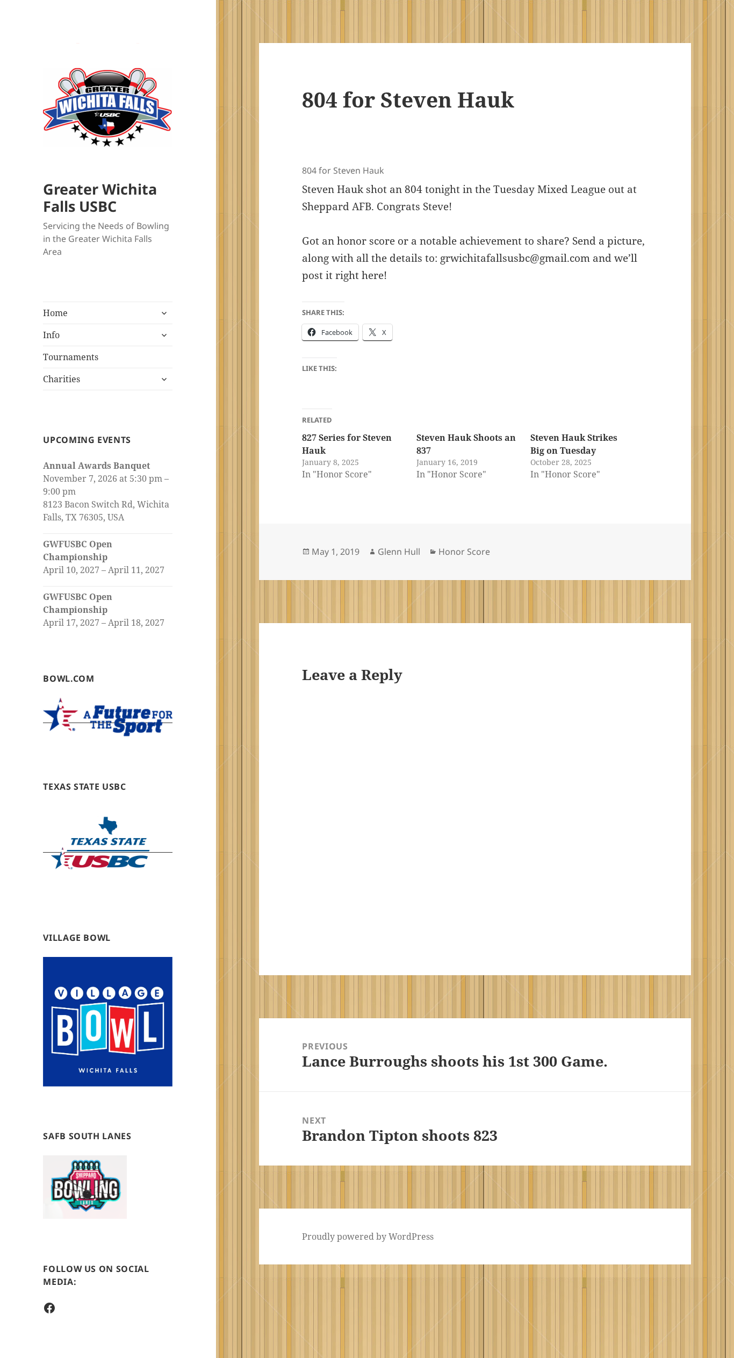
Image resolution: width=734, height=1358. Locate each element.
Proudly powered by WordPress (368, 1236)
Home (55, 313)
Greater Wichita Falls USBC (100, 197)
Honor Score (464, 552)
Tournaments (70, 357)
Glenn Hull (399, 552)
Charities (61, 379)
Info (51, 335)
